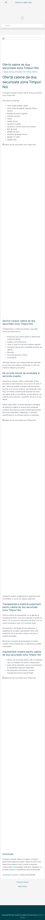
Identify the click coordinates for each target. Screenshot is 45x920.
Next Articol (22, 886)
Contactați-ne (7, 875)
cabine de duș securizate (12, 72)
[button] (22, 18)
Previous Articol (22, 882)
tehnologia (12, 864)
